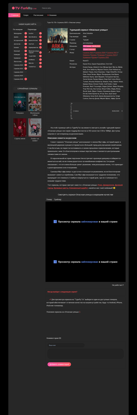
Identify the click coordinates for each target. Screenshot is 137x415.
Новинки (51, 15)
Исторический (20, 40)
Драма (20, 37)
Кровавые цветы (61, 188)
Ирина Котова (35, 40)
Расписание (38, 15)
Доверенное (108, 185)
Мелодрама (20, 33)
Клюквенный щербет (78, 188)
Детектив (20, 44)
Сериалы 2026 (18, 79)
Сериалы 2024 (18, 72)
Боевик (20, 47)
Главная (14, 15)
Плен (100, 185)
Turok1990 (35, 56)
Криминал (20, 58)
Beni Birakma (35, 37)
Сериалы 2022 (20, 65)
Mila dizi (35, 63)
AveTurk (35, 44)
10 (71, 118)
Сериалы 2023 (20, 68)
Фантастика (20, 61)
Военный (20, 51)
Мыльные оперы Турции (35, 51)
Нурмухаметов (35, 47)
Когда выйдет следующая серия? (62, 292)
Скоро (25, 15)
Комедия (20, 54)
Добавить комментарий (59, 364)
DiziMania (35, 59)
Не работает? (118, 285)
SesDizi (35, 33)
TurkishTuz (35, 66)
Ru (25, 8)
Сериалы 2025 (18, 75)
